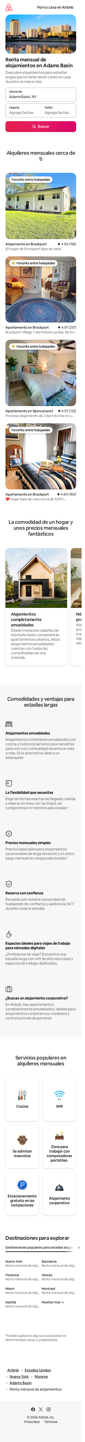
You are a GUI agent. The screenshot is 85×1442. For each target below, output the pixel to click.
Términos (51, 1422)
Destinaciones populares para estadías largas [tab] (39, 1247)
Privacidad (32, 1422)
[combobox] (41, 96)
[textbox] (23, 112)
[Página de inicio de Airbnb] (8, 7)
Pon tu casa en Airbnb (55, 7)
